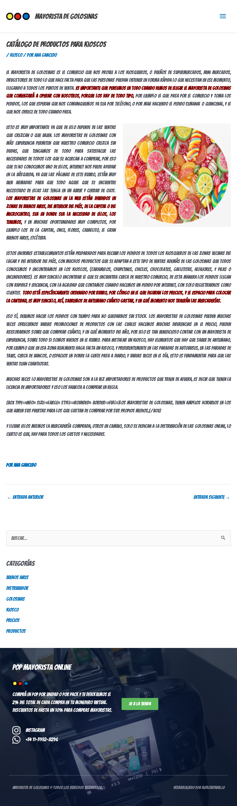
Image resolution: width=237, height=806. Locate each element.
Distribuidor (17, 588)
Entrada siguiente (211, 497)
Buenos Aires (17, 577)
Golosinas (15, 599)
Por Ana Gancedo (21, 465)
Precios (12, 620)
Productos (16, 631)
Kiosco (16, 55)
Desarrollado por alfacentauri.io (199, 788)
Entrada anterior (25, 497)
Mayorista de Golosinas (66, 16)
